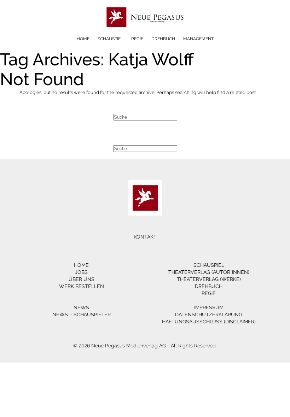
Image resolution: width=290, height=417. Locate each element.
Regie (137, 38)
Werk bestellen (81, 286)
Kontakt (145, 237)
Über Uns (81, 279)
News (81, 307)
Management (198, 38)
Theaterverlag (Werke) (209, 279)
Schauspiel (110, 38)
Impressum (209, 307)
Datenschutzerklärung (208, 314)
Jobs (81, 272)
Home (83, 38)
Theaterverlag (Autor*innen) (208, 272)
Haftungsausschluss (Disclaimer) (209, 321)
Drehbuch (163, 38)
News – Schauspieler (81, 314)
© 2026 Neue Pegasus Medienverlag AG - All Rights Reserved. (145, 345)
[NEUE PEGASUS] (145, 31)
